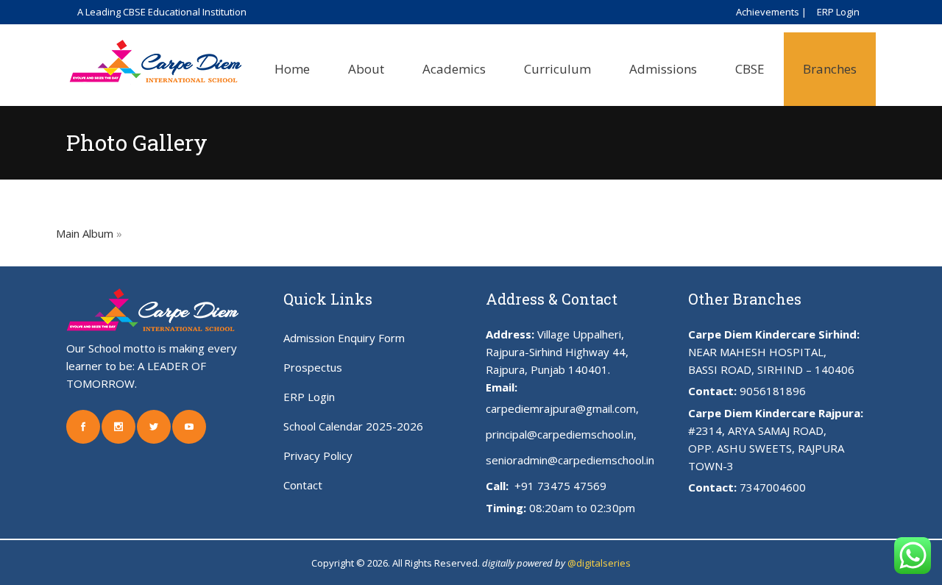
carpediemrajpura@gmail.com (561, 408)
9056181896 (773, 390)
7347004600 (773, 487)
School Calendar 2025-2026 (353, 426)
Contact (302, 485)
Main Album (84, 233)
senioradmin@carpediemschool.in (570, 460)
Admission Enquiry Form (344, 337)
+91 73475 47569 (558, 485)
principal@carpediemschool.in (560, 434)
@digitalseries (599, 563)
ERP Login (838, 11)
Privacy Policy (318, 455)
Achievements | (771, 11)
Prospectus (312, 367)
